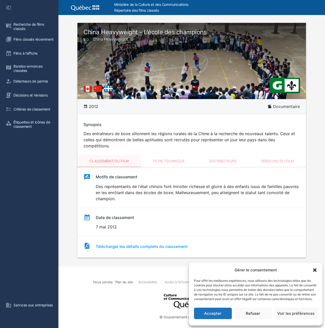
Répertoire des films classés (136, 10)
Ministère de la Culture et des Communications (151, 4)
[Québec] (109, 89)
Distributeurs (223, 161)
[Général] (277, 85)
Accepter (212, 313)
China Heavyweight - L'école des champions (145, 35)
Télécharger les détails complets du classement (142, 246)
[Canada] (89, 89)
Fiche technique (169, 161)
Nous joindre (103, 282)
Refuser (253, 313)
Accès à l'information (180, 282)
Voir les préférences (296, 313)
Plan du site (124, 282)
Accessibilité (147, 282)
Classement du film (109, 161)
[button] (314, 270)
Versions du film (277, 161)
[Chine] (99, 89)
